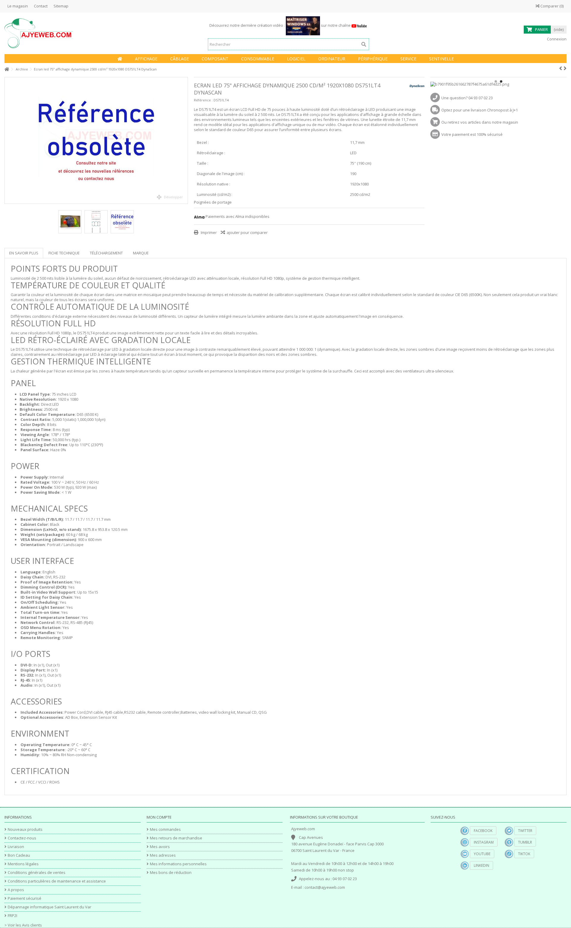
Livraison (16, 846)
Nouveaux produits (25, 829)
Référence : (203, 100)
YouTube (482, 853)
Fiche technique (64, 253)
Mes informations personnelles (178, 863)
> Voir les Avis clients (23, 925)
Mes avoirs (160, 846)
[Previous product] (560, 68)
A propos (16, 889)
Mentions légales (23, 863)
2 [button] (501, 81)
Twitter (525, 830)
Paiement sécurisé (24, 898)
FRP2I (12, 915)
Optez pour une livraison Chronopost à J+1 (479, 110)
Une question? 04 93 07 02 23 (467, 97)
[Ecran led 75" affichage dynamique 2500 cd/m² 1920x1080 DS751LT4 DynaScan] (96, 140)
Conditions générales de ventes (36, 872)
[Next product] (565, 68)
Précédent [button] (7, 140)
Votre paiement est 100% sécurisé (472, 134)
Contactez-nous (22, 838)
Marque (141, 253)
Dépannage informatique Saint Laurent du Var (49, 907)
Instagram (484, 842)
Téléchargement (106, 253)
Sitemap (61, 6)
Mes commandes (165, 829)
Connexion (556, 39)
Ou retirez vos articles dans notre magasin (479, 122)
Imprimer (208, 232)
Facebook (483, 830)
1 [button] (496, 81)
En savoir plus (23, 253)
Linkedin (481, 865)
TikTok (524, 853)
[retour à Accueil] (6, 69)
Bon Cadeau (19, 855)
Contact (41, 6)
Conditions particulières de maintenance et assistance (57, 881)
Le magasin (17, 6)
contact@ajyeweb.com (325, 887)
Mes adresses (163, 855)
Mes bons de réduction (171, 872)
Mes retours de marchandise (176, 838)
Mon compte (159, 817)
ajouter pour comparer (247, 232)
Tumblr (525, 842)
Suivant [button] (184, 140)
